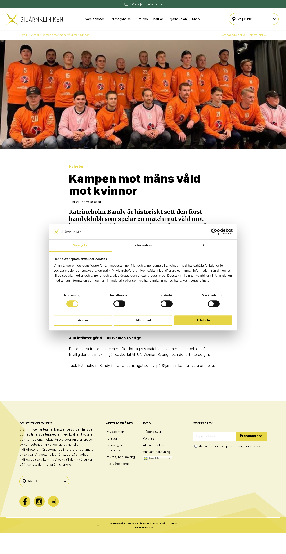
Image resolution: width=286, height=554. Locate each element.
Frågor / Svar (152, 432)
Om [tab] (205, 245)
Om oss (142, 19)
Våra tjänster (94, 19)
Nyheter (33, 34)
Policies (148, 438)
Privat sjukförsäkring (120, 457)
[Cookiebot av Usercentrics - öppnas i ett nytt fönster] (214, 231)
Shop (196, 19)
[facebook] (24, 501)
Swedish (153, 458)
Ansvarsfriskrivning (156, 452)
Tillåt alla (203, 320)
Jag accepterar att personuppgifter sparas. (229, 446)
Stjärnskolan (178, 19)
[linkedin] (53, 501)
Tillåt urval (143, 320)
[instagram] (39, 501)
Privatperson (115, 432)
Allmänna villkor (154, 445)
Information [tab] (143, 245)
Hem (22, 34)
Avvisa (83, 320)
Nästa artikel (258, 34)
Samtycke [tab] (80, 245)
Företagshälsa (120, 19)
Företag (111, 438)
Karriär (158, 19)
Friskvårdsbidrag (118, 464)
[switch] (119, 303)
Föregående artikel (233, 34)
